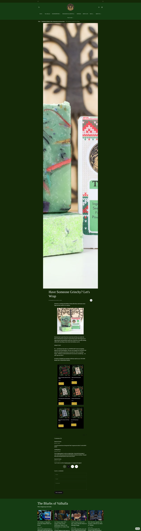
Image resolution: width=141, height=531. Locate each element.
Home (39, 21)
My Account (70, 17)
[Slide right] (103, 1)
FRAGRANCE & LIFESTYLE (68, 13)
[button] (39, 7)
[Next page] (76, 466)
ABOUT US (98, 13)
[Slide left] (38, 1)
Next (84, 434)
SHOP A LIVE (85, 13)
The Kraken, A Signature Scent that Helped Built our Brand (44, 523)
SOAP (41, 13)
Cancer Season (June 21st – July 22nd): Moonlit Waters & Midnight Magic (79, 523)
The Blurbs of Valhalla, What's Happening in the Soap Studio (53, 21)
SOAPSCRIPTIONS (55, 13)
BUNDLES (79, 13)
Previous (58, 434)
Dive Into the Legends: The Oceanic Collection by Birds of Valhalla (95, 523)
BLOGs (91, 13)
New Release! (47, 13)
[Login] (98, 7)
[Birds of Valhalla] (70, 7)
